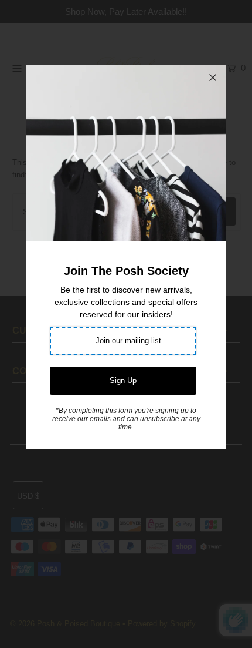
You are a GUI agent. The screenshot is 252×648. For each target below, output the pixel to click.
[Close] (213, 77)
